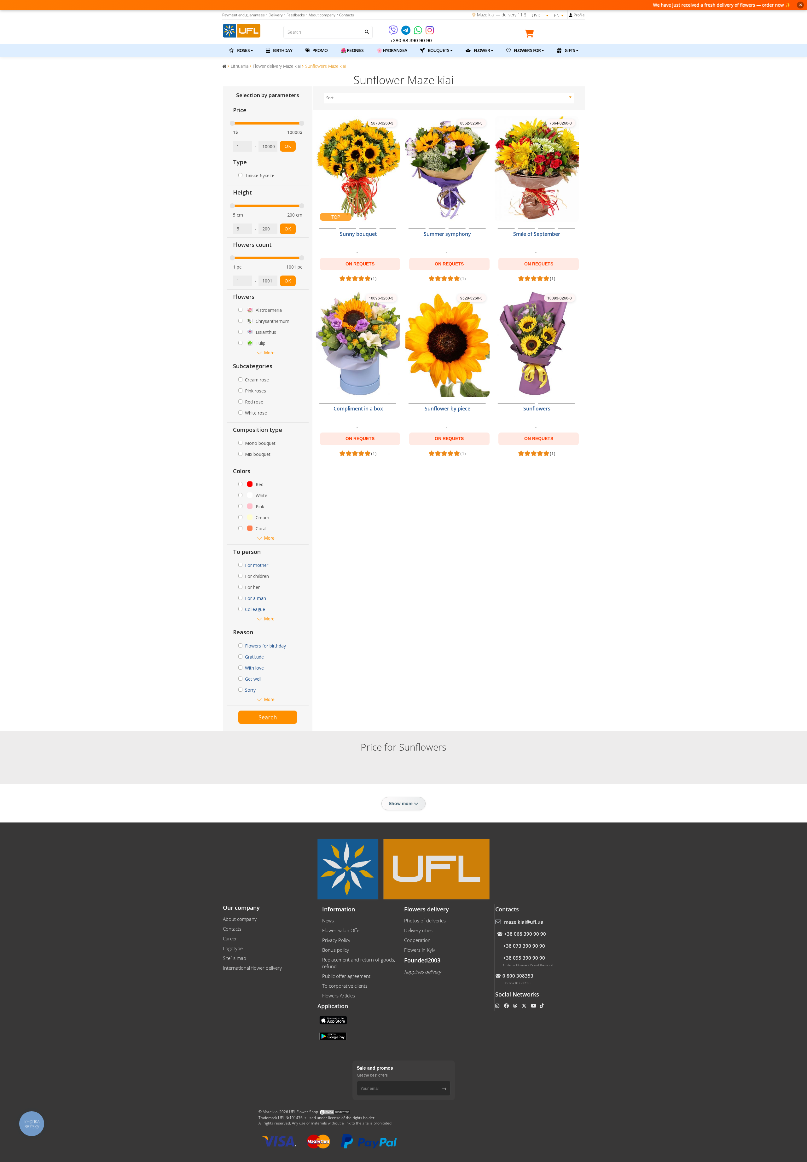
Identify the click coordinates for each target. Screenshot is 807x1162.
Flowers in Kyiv (419, 950)
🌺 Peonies (352, 50)
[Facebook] (507, 1005)
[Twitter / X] (525, 1005)
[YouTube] (534, 1005)
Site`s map (234, 958)
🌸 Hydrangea (392, 50)
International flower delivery (252, 968)
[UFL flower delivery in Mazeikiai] (241, 30)
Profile (579, 15)
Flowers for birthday (265, 646)
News (328, 920)
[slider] (232, 123)
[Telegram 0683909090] (406, 32)
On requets (359, 263)
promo (319, 50)
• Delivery (274, 15)
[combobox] (449, 98)
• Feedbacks (294, 15)
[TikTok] (542, 1005)
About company (240, 919)
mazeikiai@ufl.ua (523, 922)
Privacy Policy (336, 940)
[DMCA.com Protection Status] (335, 1112)
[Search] (366, 31)
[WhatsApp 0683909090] (418, 32)
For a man (255, 598)
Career (230, 938)
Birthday (282, 50)
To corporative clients (345, 986)
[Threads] (515, 1005)
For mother (256, 565)
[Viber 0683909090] (393, 32)
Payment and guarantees (243, 15)
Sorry (250, 690)
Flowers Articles (338, 995)
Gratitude (254, 657)
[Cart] (531, 35)
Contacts (232, 929)
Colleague (255, 609)
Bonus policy (335, 950)
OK (288, 146)
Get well (253, 679)
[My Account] (570, 15)
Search (267, 717)
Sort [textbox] (330, 98)
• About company (320, 15)
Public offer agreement (346, 976)
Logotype (233, 948)
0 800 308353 (517, 976)
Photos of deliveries (425, 920)
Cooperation (417, 940)
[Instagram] (430, 32)
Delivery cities (418, 930)
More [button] (269, 353)
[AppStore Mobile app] (334, 1019)
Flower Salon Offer (341, 930)
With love (254, 668)
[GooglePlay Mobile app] (333, 1035)
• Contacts (345, 15)
